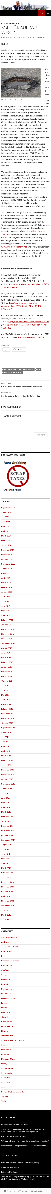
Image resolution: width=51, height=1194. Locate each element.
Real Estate (6, 1078)
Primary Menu (48, 13)
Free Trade (5, 1012)
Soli (39, 369)
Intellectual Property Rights (12, 1040)
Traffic (4, 1101)
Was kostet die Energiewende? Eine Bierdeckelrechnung (24, 1145)
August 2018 (6, 648)
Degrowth (5, 979)
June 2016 (5, 742)
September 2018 (8, 643)
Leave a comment (37, 37)
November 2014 (7, 830)
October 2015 (7, 779)
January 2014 (6, 877)
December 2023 (7, 550)
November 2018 (7, 634)
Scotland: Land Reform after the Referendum (20, 394)
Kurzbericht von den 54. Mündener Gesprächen (21, 385)
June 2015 (5, 798)
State (3, 1087)
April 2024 (5, 531)
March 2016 (6, 756)
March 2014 (6, 868)
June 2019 (5, 606)
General (4, 1017)
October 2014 (7, 835)
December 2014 (7, 826)
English (4, 1007)
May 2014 (5, 859)
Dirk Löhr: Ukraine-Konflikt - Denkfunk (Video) (20, 1163)
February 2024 (7, 540)
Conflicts (5, 970)
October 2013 (7, 891)
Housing (4, 1031)
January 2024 (6, 545)
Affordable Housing (9, 937)
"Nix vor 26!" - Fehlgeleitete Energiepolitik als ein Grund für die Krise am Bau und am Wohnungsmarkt (25, 1178)
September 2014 (8, 840)
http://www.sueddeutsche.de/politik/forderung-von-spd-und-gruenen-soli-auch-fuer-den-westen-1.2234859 (25, 324)
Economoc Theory (8, 998)
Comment (40, 435)
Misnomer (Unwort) (9, 1059)
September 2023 (8, 564)
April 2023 (5, 578)
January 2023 (6, 592)
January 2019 (6, 625)
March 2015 (6, 812)
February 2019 (7, 620)
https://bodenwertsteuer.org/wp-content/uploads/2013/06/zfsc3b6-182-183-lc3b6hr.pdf (21, 306)
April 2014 (5, 863)
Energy (4, 1003)
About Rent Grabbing (10, 1167)
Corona (4, 975)
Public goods (6, 1073)
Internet (4, 1045)
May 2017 (5, 695)
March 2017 (6, 704)
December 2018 (7, 629)
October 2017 (7, 681)
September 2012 (8, 905)
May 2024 (5, 526)
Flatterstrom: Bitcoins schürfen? (14, 1124)
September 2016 (8, 728)
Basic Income (6, 951)
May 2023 (5, 573)
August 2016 (6, 732)
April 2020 (5, 597)
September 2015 (8, 784)
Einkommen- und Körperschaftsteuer (19, 369)
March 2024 (6, 536)
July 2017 (5, 685)
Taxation (14, 23)
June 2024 (5, 522)
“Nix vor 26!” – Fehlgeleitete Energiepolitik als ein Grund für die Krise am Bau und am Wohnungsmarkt (24, 1130)
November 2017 (7, 676)
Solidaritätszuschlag (13, 372)
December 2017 (7, 671)
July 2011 (5, 919)
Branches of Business (10, 961)
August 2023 (6, 568)
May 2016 (5, 746)
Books (3, 956)
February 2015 (7, 816)
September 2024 (8, 508)
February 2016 (7, 760)
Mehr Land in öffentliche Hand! (14, 1136)
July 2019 (5, 601)
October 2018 (7, 639)
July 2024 (5, 517)
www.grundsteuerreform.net (14, 246)
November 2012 (7, 901)
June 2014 (5, 854)
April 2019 (5, 615)
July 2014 (5, 849)
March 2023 (6, 582)
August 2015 (6, 788)
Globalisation (6, 1021)
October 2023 (7, 559)
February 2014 (7, 873)
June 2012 (5, 910)
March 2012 (6, 915)
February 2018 (7, 662)
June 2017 (5, 690)
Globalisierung (7, 1026)
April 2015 (5, 807)
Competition (6, 965)
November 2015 (7, 774)
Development (6, 989)
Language (5, 1054)
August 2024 (6, 512)
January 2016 (6, 765)
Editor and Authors (9, 1172)
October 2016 (7, 723)
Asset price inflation (9, 947)
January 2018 (6, 667)
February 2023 (7, 587)
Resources (5, 1082)
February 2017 (7, 709)
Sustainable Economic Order (12, 1092)
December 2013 (7, 882)
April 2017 (5, 699)
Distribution (6, 993)
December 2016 (7, 714)
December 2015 (7, 770)
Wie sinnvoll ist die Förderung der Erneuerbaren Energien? (25, 1141)
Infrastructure (7, 1035)
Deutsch (5, 23)
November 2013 (7, 887)
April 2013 (5, 896)
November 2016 (7, 718)
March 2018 (6, 657)
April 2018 (5, 653)
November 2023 (7, 554)
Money (4, 1064)
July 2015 (5, 793)
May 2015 (5, 802)
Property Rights (7, 1068)
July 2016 (5, 737)
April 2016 (5, 751)
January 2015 (6, 821)
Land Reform (6, 1050)
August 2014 (6, 845)
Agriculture (6, 942)
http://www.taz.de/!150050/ (31, 337)
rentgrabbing (23, 37)
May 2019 (5, 611)
